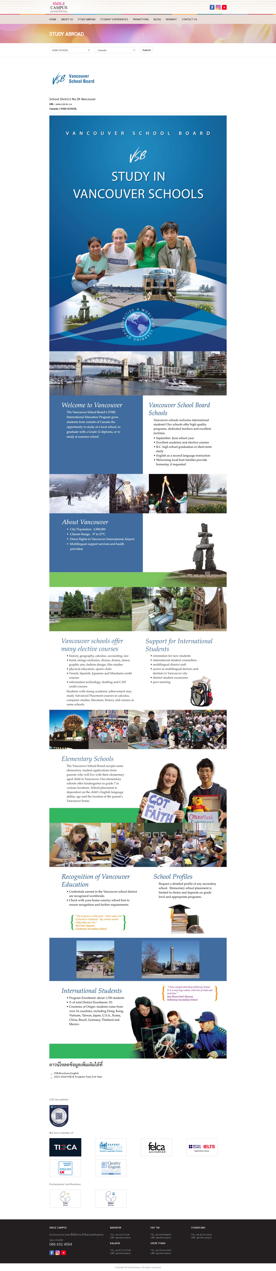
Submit (146, 50)
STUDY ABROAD (87, 19)
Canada (53, 108)
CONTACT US (189, 19)
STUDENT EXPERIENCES (114, 19)
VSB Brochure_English (66, 1073)
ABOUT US (67, 19)
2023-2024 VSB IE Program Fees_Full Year (78, 1076)
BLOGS (157, 19)
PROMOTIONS (141, 19)
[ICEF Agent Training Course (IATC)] (65, 1198)
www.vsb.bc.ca (64, 104)
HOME (52, 19)
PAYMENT (171, 19)
